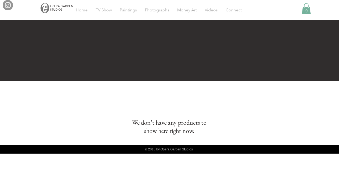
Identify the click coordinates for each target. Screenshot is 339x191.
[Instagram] (8, 5)
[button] (306, 8)
